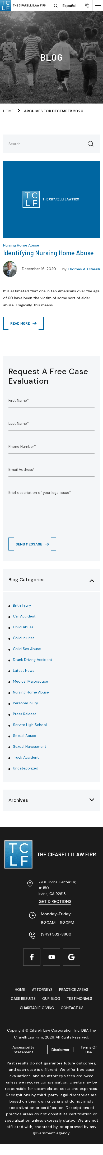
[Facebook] (31, 957)
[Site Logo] (24, 5)
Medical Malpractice (30, 681)
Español (69, 5)
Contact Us (72, 1007)
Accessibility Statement (23, 1049)
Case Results (23, 998)
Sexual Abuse (24, 735)
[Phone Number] (87, 5)
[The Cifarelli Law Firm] (51, 854)
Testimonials (79, 998)
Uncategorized (25, 768)
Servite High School (30, 724)
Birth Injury (22, 605)
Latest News (23, 670)
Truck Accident (26, 757)
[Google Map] (71, 957)
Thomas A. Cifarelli (84, 269)
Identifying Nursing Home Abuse (48, 253)
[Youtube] (51, 957)
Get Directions (55, 901)
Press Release (24, 713)
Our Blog (51, 998)
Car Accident (24, 616)
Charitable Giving (37, 1007)
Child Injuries (24, 637)
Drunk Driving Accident (32, 659)
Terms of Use (89, 1049)
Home (8, 111)
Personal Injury (25, 703)
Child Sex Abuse (27, 648)
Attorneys (42, 989)
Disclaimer (60, 1049)
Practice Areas (73, 989)
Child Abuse (23, 627)
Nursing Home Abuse (21, 245)
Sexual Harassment (29, 746)
